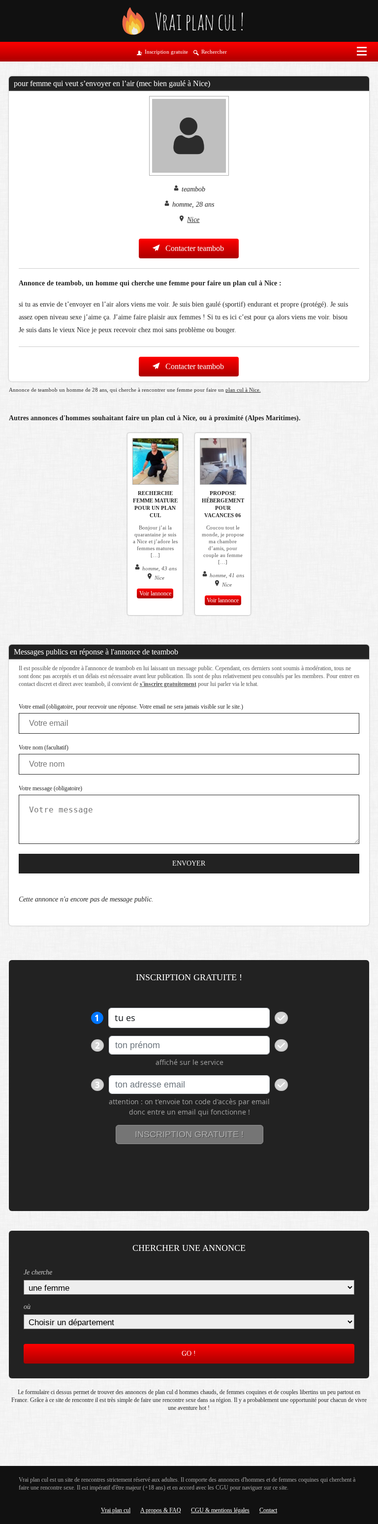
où (27, 1306)
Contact (268, 1510)
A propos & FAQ (160, 1510)
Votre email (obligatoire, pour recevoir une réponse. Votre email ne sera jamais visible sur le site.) (131, 706)
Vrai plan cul (115, 1510)
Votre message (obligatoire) (50, 788)
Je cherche (38, 1272)
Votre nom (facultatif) (43, 747)
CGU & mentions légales (220, 1510)
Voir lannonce (155, 593)
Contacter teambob (193, 248)
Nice (193, 219)
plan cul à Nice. (243, 390)
